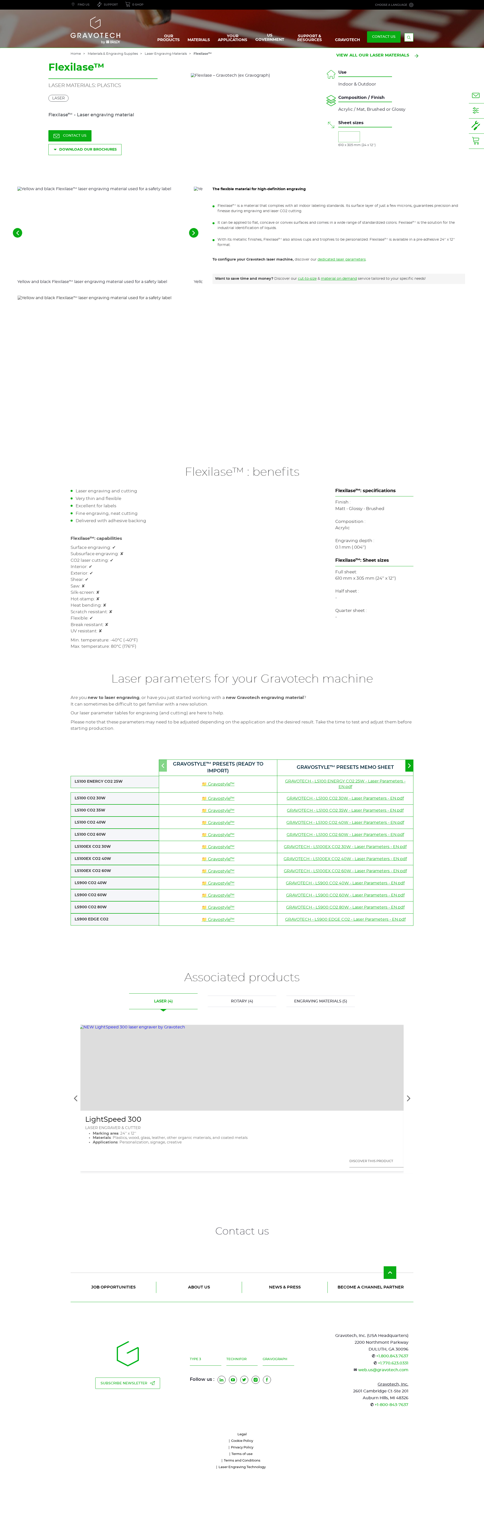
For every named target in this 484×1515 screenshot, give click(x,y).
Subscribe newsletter (124, 1383)
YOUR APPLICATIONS (232, 38)
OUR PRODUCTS (168, 38)
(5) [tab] (320, 1001)
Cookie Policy (242, 1441)
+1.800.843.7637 (392, 1356)
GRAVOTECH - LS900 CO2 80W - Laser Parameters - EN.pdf (345, 907)
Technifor (236, 1359)
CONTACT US (384, 37)
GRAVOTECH (347, 40)
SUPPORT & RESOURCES (309, 38)
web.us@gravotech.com (383, 1370)
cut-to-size (307, 278)
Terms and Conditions (242, 1460)
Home (76, 53)
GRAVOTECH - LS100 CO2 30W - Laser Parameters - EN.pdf (345, 798)
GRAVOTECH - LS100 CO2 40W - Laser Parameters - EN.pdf (345, 823)
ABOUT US (199, 1287)
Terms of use (242, 1454)
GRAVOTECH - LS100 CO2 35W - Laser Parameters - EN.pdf (345, 810)
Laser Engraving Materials (166, 53)
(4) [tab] (163, 1001)
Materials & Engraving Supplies (113, 53)
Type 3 (195, 1359)
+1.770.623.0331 (393, 1363)
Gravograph (275, 1359)
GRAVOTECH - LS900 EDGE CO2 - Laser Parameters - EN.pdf (345, 919)
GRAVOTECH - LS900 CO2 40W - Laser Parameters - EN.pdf (345, 883)
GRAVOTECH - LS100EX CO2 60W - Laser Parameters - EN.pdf (345, 871)
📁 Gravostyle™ (218, 784)
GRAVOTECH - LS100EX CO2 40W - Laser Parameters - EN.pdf (345, 859)
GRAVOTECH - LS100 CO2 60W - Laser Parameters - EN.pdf (345, 835)
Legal (242, 1434)
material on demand (339, 278)
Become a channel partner (371, 1287)
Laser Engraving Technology (242, 1467)
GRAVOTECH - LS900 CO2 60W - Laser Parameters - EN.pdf (345, 895)
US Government (269, 38)
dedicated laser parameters (342, 259)
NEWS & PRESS (285, 1287)
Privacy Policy (242, 1447)
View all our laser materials (372, 55)
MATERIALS (199, 40)
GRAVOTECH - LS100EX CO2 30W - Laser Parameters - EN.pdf (345, 847)
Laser (58, 98)
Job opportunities (113, 1287)
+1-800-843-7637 (391, 1405)
